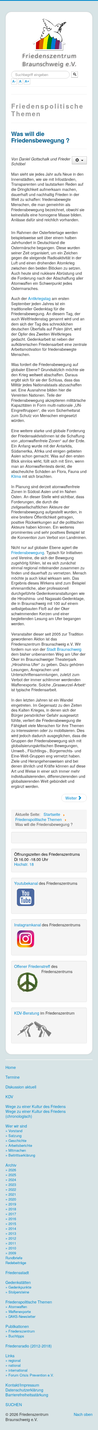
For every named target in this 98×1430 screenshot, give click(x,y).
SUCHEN (13, 1404)
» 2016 (10, 1218)
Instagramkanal (27, 924)
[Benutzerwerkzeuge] (79, 160)
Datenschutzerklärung (24, 1389)
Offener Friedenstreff (32, 966)
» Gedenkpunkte (18, 1287)
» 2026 (10, 1169)
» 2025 (10, 1174)
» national (13, 1365)
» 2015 (10, 1223)
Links (9, 1355)
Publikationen (17, 1326)
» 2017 (10, 1213)
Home (10, 1067)
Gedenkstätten (18, 1282)
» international (16, 1370)
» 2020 (10, 1199)
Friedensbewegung (27, 552)
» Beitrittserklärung (20, 1155)
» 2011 (10, 1243)
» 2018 (10, 1208)
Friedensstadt (17, 1272)
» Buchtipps (14, 1336)
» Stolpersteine (17, 1292)
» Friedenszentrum (20, 1331)
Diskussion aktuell (20, 1086)
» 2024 (10, 1179)
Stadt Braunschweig (64, 649)
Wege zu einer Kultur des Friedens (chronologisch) (35, 1114)
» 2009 (10, 1252)
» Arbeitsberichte (18, 1145)
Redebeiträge (15, 1262)
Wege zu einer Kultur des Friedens (35, 1106)
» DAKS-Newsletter (20, 1316)
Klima (16, 476)
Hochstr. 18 (24, 864)
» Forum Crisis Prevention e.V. (29, 1375)
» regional (13, 1360)
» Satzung (13, 1135)
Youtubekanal (26, 883)
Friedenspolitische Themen (28, 1301)
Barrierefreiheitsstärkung (26, 1394)
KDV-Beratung (26, 1013)
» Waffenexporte (18, 1311)
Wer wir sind (16, 1125)
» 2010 (10, 1248)
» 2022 (10, 1189)
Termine (12, 1077)
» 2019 (10, 1204)
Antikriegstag (39, 298)
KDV (9, 1096)
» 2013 (10, 1233)
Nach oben (83, 1414)
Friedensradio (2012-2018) (28, 1345)
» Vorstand (13, 1130)
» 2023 (10, 1184)
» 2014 (10, 1228)
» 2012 (10, 1238)
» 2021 (10, 1194)
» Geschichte (15, 1140)
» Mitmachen (15, 1150)
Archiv (10, 1165)
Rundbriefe (13, 1257)
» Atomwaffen (16, 1306)
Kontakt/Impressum (22, 1384)
